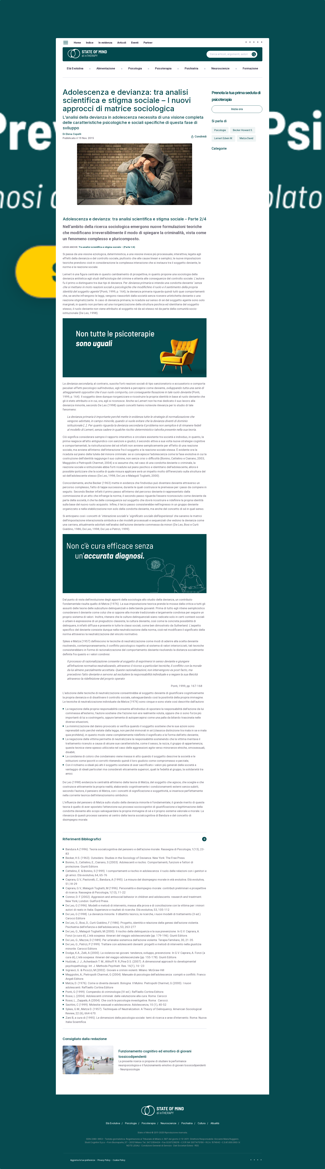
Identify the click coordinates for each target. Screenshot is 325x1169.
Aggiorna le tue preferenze (82, 1160)
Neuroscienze (220, 68)
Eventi (134, 42)
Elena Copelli (73, 134)
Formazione (250, 68)
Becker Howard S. (243, 130)
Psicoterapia (163, 68)
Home (77, 42)
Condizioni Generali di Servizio (156, 1145)
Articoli (121, 42)
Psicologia (135, 68)
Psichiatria (191, 68)
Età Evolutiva (75, 68)
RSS (197, 1145)
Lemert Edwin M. (223, 138)
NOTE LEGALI (133, 1145)
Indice (89, 42)
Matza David (246, 138)
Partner (148, 42)
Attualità (215, 1123)
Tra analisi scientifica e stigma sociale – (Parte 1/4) (107, 247)
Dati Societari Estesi (183, 1145)
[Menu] (66, 42)
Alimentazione (105, 68)
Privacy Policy (104, 1160)
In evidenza (105, 42)
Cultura (201, 1123)
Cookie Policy (119, 1160)
